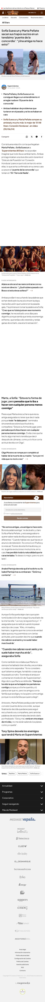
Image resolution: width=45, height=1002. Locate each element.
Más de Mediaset (10, 810)
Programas (7, 791)
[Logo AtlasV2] (22, 923)
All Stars (6, 22)
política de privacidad (16, 513)
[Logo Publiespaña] (22, 931)
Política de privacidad (22, 955)
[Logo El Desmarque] (22, 861)
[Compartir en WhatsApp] (27, 137)
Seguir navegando (10, 804)
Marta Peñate (22, 773)
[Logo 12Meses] (22, 915)
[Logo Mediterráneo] (22, 939)
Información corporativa (22, 952)
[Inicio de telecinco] (3, 13)
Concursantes (23, 17)
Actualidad (7, 785)
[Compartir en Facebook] (41, 137)
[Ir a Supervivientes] (12, 12)
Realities (12, 773)
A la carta (14, 17)
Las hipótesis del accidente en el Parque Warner (19, 8)
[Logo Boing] (22, 877)
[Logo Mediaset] (22, 821)
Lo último (5, 17)
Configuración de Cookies (22, 958)
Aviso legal (22, 949)
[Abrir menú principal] (42, 13)
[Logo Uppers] (22, 900)
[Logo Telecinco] (22, 838)
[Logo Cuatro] (22, 846)
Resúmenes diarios (37, 17)
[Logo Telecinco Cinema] (22, 908)
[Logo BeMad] (22, 892)
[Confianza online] (22, 994)
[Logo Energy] (22, 884)
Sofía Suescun (35, 773)
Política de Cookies (22, 961)
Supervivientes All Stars (13, 150)
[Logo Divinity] (22, 854)
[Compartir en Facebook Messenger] (37, 137)
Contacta (23, 970)
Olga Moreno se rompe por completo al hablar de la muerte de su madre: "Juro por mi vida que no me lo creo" (22, 455)
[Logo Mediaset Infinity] (22, 830)
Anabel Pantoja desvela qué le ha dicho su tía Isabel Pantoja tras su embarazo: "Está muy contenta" (22, 571)
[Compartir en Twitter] (32, 137)
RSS (22, 967)
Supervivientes (13, 86)
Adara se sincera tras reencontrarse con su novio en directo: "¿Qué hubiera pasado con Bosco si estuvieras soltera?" (22, 287)
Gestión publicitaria (22, 964)
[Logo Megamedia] (23, 983)
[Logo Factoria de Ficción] (22, 869)
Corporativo (8, 798)
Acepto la (13, 513)
